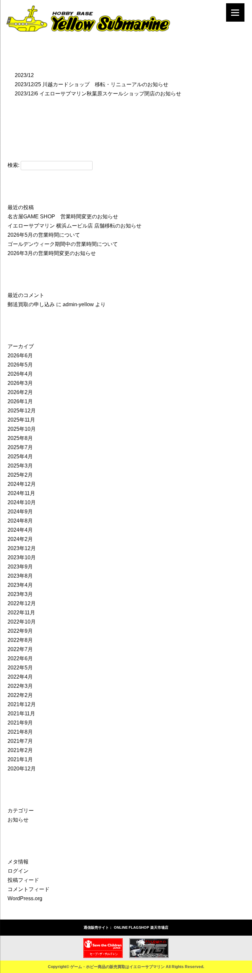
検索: (13, 165)
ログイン (18, 871)
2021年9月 (20, 722)
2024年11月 (21, 493)
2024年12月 (22, 484)
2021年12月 (22, 704)
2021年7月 (20, 741)
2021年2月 (20, 750)
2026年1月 (20, 401)
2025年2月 (20, 475)
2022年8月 (20, 640)
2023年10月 (22, 557)
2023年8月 (20, 576)
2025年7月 (20, 447)
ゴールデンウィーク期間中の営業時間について (63, 244)
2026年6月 (20, 355)
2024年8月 (20, 521)
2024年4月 (20, 530)
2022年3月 (20, 686)
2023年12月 (22, 548)
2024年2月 (20, 539)
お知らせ (18, 820)
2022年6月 (20, 658)
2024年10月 (22, 502)
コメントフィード (29, 889)
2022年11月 (21, 612)
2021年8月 (20, 732)
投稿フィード (23, 880)
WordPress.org (25, 898)
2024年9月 (20, 511)
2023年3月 (20, 594)
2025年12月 (22, 410)
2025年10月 (22, 429)
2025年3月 (20, 465)
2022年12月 (22, 603)
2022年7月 (20, 649)
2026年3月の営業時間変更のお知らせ (52, 253)
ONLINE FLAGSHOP (131, 927)
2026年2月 (20, 392)
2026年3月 (20, 383)
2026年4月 (20, 374)
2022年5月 (20, 667)
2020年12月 (22, 768)
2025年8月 (20, 438)
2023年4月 (20, 585)
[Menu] (235, 12)
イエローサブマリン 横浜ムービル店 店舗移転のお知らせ (74, 225)
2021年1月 (20, 759)
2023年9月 (20, 566)
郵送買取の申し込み (31, 304)
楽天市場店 (159, 927)
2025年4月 (20, 456)
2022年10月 (22, 622)
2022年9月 (20, 631)
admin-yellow (78, 304)
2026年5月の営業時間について (44, 235)
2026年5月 (20, 364)
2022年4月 (20, 677)
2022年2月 (20, 695)
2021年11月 (21, 713)
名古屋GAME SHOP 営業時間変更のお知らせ (63, 216)
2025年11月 (21, 420)
